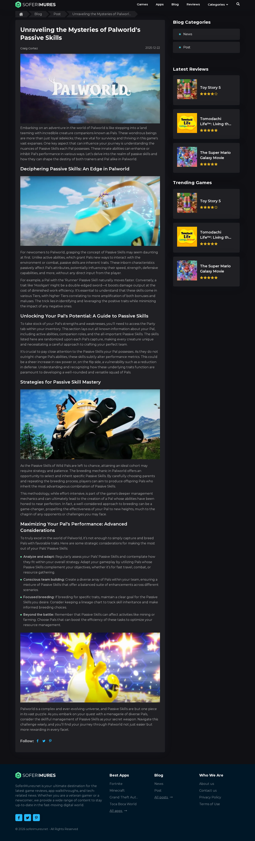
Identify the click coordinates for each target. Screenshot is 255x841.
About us (206, 784)
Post (186, 47)
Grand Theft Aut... (124, 797)
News (187, 34)
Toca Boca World (123, 804)
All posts (161, 797)
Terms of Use (209, 804)
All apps (116, 811)
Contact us (208, 790)
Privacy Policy (210, 797)
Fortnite (116, 784)
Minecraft (117, 790)
